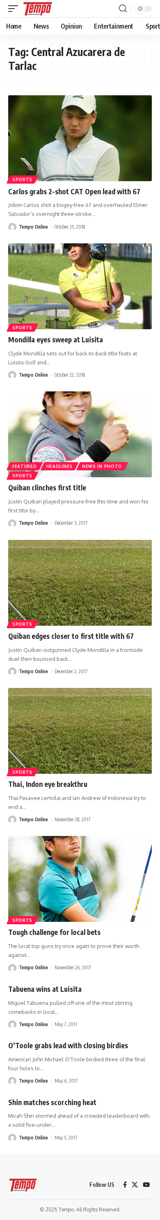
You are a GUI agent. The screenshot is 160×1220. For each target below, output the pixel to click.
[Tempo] (37, 8)
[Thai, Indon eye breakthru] (80, 731)
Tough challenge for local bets (54, 932)
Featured (24, 466)
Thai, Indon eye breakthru (47, 784)
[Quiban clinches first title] (80, 434)
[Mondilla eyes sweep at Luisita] (80, 286)
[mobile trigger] (15, 8)
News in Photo (102, 466)
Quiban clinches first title (47, 487)
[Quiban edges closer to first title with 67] (80, 583)
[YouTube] (146, 1185)
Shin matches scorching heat (52, 1102)
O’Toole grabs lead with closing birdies (68, 1045)
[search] (123, 8)
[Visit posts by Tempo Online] (12, 227)
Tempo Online (33, 227)
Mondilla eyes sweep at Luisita (55, 339)
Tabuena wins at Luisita (45, 988)
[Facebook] (125, 1185)
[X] (135, 1185)
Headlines (59, 466)
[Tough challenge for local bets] (80, 879)
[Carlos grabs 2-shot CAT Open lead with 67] (80, 138)
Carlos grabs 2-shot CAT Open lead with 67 (74, 191)
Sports (22, 179)
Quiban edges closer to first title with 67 (71, 635)
